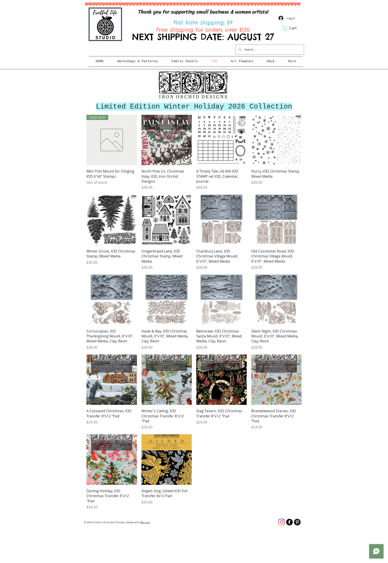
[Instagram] (281, 522)
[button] (292, 28)
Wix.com (145, 522)
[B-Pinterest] (297, 522)
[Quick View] (166, 140)
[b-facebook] (289, 522)
